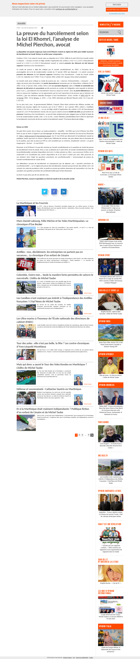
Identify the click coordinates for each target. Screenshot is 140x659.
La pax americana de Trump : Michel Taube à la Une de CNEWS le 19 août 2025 (111, 617)
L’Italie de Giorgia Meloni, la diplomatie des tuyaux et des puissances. (110, 650)
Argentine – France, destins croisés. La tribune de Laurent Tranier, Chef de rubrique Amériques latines (111, 514)
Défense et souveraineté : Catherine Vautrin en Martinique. (49, 389)
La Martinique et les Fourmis (32, 203)
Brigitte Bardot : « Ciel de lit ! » (110, 583)
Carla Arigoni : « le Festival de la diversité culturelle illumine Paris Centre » (111, 446)
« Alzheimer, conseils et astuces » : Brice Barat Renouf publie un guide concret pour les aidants (110, 63)
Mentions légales (67, 657)
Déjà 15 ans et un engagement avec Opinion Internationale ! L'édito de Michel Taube (111, 141)
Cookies (91, 657)
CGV (74, 657)
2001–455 (84, 95)
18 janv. (36, 98)
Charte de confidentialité (82, 657)
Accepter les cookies (117, 9)
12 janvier (20, 98)
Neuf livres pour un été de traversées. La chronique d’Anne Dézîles (110, 175)
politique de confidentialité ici (66, 9)
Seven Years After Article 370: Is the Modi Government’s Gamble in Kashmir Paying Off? (111, 345)
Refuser (117, 5)
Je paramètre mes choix (117, 13)
